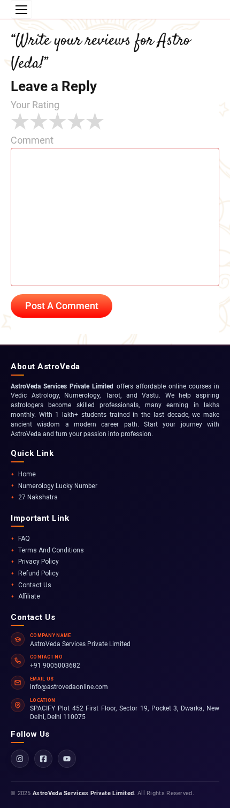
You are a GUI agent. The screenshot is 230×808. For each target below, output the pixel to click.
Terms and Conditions (51, 550)
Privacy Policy (38, 561)
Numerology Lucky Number (57, 486)
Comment (32, 140)
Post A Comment (61, 305)
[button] (21, 9)
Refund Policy (38, 573)
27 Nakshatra (38, 497)
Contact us (34, 585)
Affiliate (29, 596)
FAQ (24, 538)
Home (27, 474)
